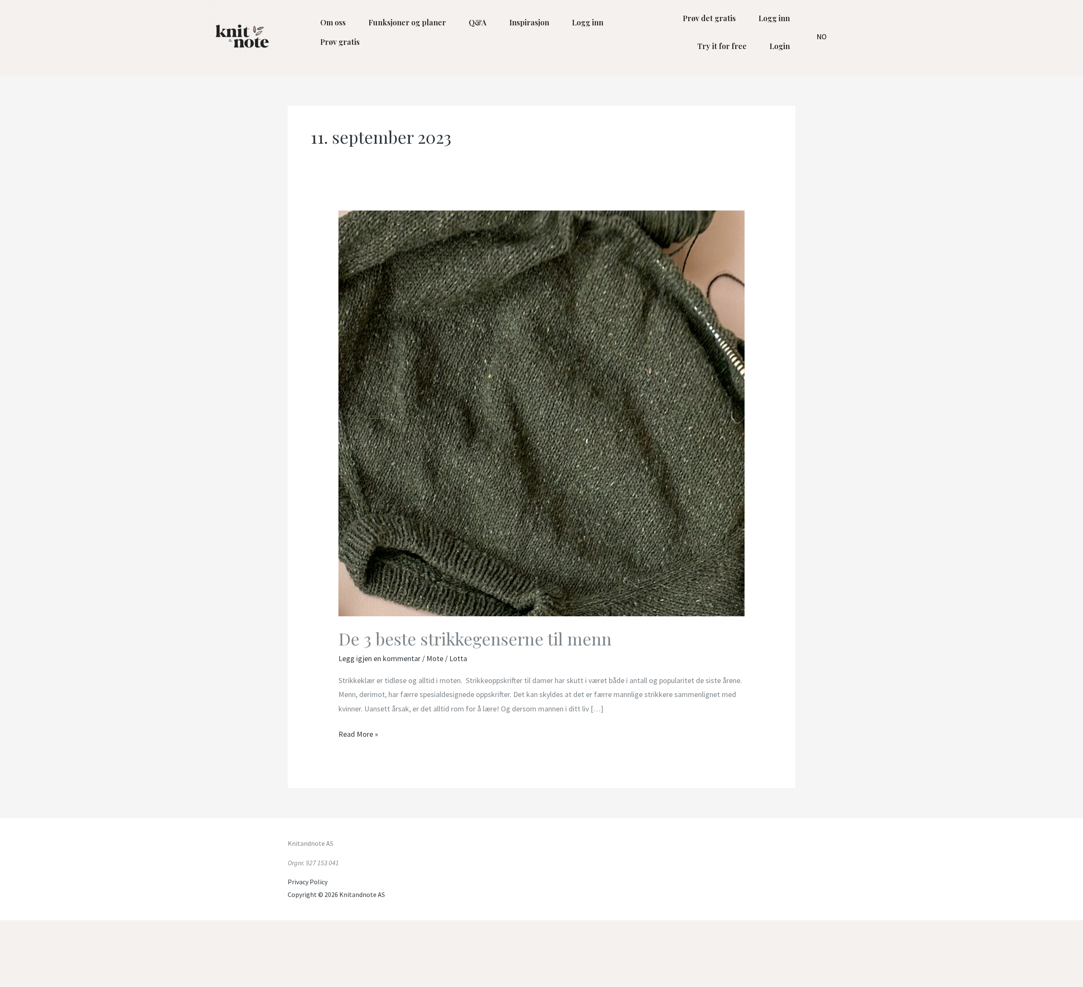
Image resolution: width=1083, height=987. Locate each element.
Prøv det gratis (709, 18)
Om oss (333, 22)
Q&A (478, 22)
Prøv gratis (340, 42)
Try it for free (722, 46)
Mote (434, 658)
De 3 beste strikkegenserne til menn (475, 638)
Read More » (358, 733)
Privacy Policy (307, 882)
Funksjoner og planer (407, 22)
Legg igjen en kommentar (379, 658)
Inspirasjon (529, 22)
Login (780, 46)
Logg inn (587, 22)
